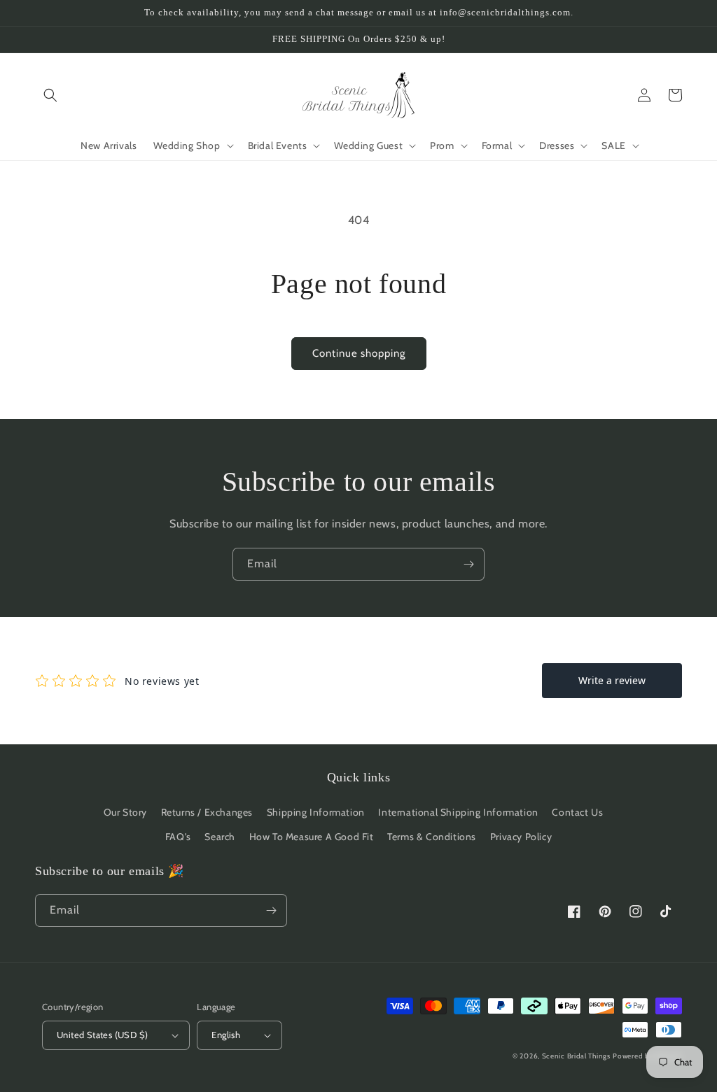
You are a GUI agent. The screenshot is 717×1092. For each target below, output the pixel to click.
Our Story (125, 812)
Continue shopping (358, 353)
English (225, 1034)
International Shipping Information (458, 812)
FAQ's (178, 836)
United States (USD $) (102, 1034)
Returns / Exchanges (207, 812)
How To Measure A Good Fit (311, 836)
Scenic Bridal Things (576, 1056)
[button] (50, 95)
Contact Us (577, 812)
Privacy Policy (521, 836)
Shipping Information (316, 812)
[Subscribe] (468, 564)
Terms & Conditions (431, 836)
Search (219, 836)
